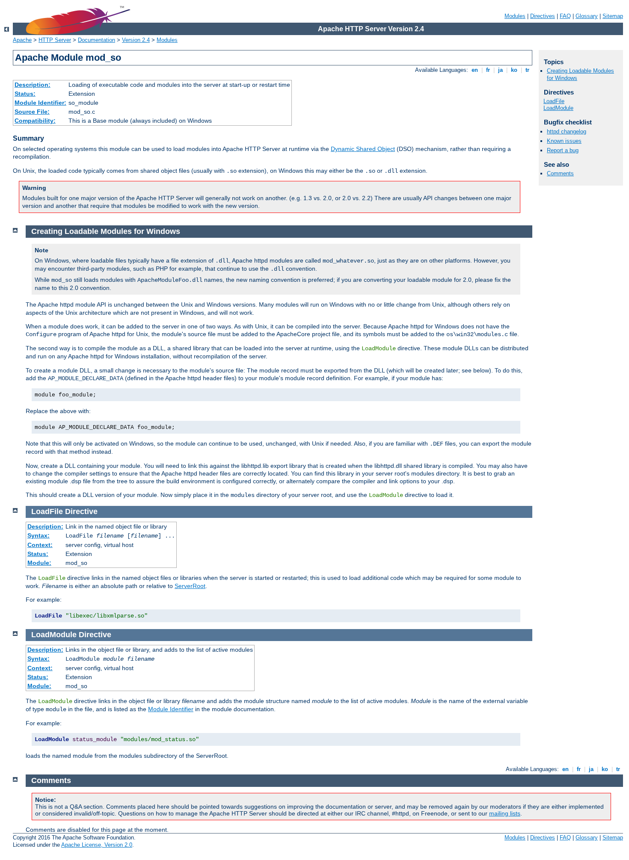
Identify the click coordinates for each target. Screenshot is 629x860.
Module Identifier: (40, 102)
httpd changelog (566, 131)
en (475, 70)
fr (488, 70)
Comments (560, 173)
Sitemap (612, 16)
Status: (25, 93)
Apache (22, 40)
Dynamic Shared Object (363, 148)
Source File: (32, 111)
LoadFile (553, 101)
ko (514, 70)
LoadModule (558, 108)
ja (500, 70)
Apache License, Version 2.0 (96, 845)
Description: (32, 84)
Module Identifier (170, 709)
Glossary (587, 16)
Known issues (564, 141)
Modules (514, 16)
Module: (39, 562)
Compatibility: (35, 120)
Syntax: (38, 535)
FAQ (565, 16)
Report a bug (563, 150)
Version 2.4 (136, 40)
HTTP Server (55, 40)
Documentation (96, 40)
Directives (542, 16)
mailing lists (504, 813)
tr (527, 70)
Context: (40, 544)
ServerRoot (190, 585)
